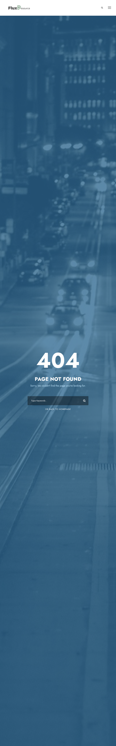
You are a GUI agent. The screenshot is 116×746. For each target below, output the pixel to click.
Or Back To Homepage (58, 409)
